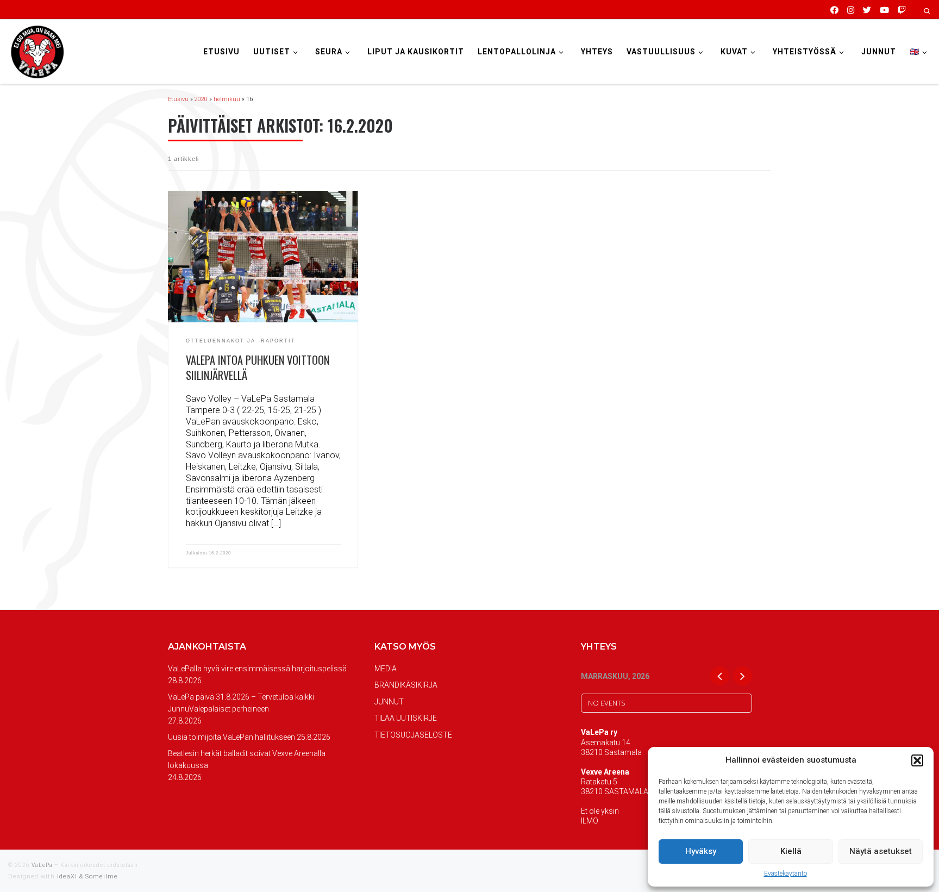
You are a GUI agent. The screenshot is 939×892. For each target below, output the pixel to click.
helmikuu (227, 99)
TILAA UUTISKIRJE (405, 718)
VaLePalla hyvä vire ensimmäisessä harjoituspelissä (257, 668)
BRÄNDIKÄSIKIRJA (405, 685)
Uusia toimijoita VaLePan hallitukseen (231, 737)
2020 (201, 99)
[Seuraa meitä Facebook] (834, 9)
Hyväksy (700, 851)
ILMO (589, 820)
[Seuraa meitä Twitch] (902, 9)
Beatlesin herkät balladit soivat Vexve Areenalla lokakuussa (246, 759)
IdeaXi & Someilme (87, 876)
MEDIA (385, 668)
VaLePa (42, 865)
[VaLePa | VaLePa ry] (37, 50)
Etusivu (178, 99)
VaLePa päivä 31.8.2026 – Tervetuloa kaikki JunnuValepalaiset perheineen (241, 703)
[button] (917, 760)
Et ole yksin (600, 811)
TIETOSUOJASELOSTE (413, 735)
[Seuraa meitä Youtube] (884, 9)
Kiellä (791, 851)
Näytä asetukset (880, 851)
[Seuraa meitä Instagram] (850, 9)
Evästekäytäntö (785, 873)
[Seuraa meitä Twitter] (867, 9)
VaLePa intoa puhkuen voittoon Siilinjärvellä (257, 367)
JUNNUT (389, 701)
